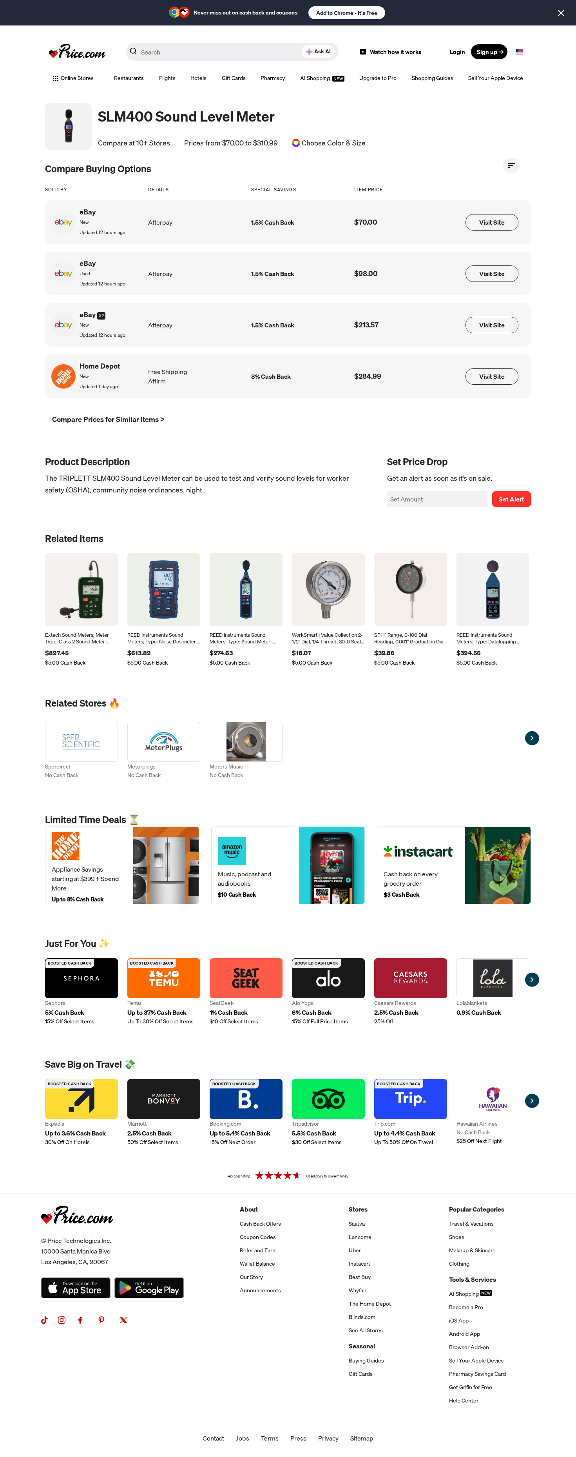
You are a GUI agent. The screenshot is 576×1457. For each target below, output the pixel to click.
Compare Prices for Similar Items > (108, 419)
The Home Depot (370, 1303)
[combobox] (232, 51)
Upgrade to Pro (378, 78)
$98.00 (366, 273)
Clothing (459, 1263)
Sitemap (361, 1438)
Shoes (456, 1237)
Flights (167, 78)
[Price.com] (77, 1232)
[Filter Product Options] (511, 165)
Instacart (359, 1263)
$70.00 (365, 222)
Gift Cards (234, 78)
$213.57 (366, 325)
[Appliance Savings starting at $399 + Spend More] (122, 865)
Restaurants (129, 78)
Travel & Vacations (471, 1223)
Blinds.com (362, 1317)
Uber (355, 1250)
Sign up (487, 51)
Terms (270, 1438)
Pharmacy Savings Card (477, 1374)
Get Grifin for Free (470, 1387)
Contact (213, 1438)
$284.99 (367, 376)
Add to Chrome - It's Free (346, 13)
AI (322, 51)
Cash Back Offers (260, 1223)
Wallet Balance (257, 1263)
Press (298, 1438)
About (249, 1209)
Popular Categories (476, 1209)
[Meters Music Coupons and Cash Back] (246, 751)
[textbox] (519, 51)
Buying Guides (366, 1360)
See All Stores (366, 1330)
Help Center (463, 1400)
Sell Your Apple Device (495, 78)
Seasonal (362, 1346)
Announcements (260, 1290)
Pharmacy (273, 78)
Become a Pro (466, 1307)
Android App (464, 1334)
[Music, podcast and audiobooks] (288, 865)
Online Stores (77, 78)
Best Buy (360, 1277)
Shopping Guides (432, 78)
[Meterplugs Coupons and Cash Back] (163, 751)
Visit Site (492, 222)
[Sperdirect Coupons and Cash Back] (81, 751)
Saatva (357, 1223)
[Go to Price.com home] (77, 52)
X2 (101, 315)
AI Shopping (315, 78)
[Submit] (133, 53)
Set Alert (511, 499)
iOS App (459, 1320)
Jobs (242, 1438)
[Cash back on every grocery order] (454, 865)
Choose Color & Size (334, 143)
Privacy (328, 1438)
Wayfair (357, 1290)
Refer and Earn (257, 1250)
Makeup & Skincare (472, 1250)
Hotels (198, 78)
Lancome (360, 1237)
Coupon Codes (258, 1237)
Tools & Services (472, 1279)
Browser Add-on (469, 1347)
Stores (358, 1209)
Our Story (251, 1277)
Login (457, 51)
